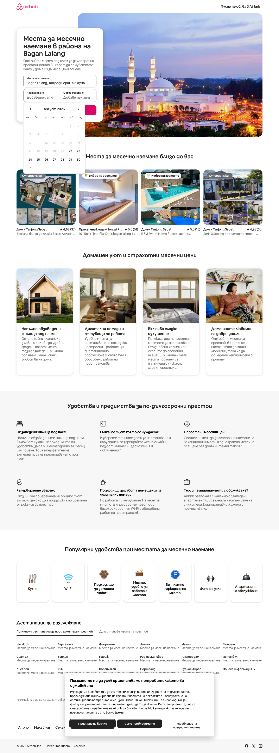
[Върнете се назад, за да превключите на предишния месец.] (30, 109)
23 (78, 151)
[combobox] (60, 82)
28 (62, 159)
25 (38, 159)
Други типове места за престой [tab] (123, 631)
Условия (79, 746)
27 (54, 159)
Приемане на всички (92, 724)
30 (78, 159)
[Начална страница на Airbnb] (27, 6)
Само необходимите (139, 724)
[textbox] (42, 97)
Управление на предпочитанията (186, 725)
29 (70, 159)
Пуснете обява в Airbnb (240, 6)
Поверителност (58, 746)
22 (70, 151)
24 (30, 159)
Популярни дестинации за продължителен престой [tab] (55, 631)
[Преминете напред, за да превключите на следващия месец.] (78, 109)
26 (46, 159)
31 (30, 168)
